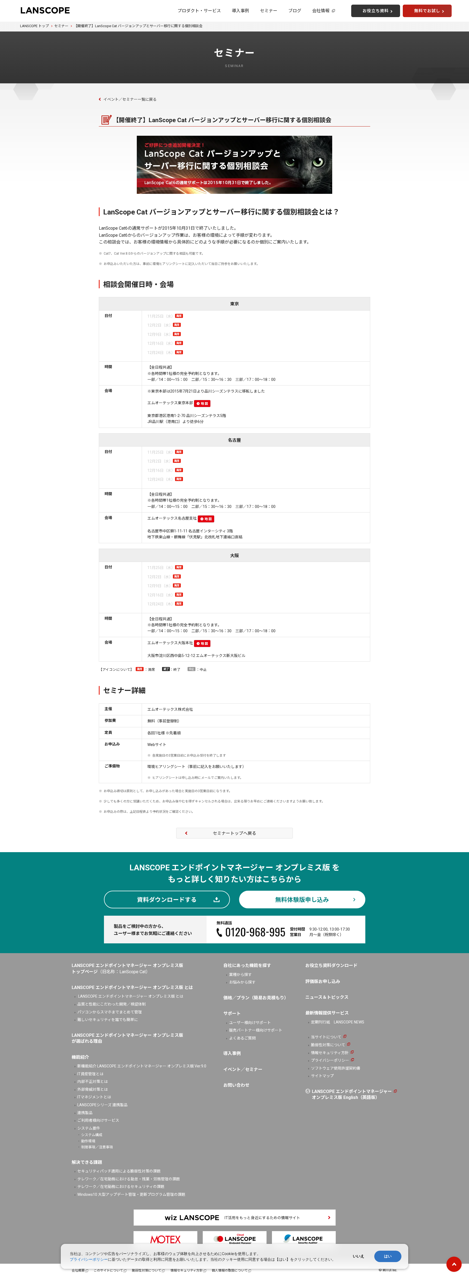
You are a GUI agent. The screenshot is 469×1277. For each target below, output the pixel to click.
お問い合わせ (236, 1085)
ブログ (294, 10)
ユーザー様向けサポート (250, 1022)
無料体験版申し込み (302, 899)
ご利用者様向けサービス (98, 1120)
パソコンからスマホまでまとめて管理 (109, 1012)
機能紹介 (80, 1057)
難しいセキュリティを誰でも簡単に (107, 1019)
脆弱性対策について (328, 1045)
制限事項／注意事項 (97, 1147)
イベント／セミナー (242, 1069)
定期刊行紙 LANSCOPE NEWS (337, 1022)
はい (388, 1256)
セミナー (268, 10)
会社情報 (320, 10)
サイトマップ (322, 1076)
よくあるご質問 (242, 1038)
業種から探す (240, 974)
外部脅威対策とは (92, 1089)
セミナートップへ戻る (234, 833)
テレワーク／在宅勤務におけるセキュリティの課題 (120, 1186)
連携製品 (85, 1113)
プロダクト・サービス (199, 10)
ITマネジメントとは (94, 1097)
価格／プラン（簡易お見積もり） (256, 997)
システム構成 (91, 1135)
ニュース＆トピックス (326, 997)
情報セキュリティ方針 (330, 1053)
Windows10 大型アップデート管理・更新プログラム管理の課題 (131, 1194)
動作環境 (88, 1141)
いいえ (358, 1256)
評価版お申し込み (322, 981)
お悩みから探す (242, 982)
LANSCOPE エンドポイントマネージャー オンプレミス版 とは (130, 996)
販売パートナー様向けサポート (255, 1030)
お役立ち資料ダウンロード (331, 965)
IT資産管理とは (90, 1074)
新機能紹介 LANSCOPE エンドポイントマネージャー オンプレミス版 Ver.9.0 (141, 1066)
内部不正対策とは (92, 1081)
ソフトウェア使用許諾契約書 (335, 1068)
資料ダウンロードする (167, 899)
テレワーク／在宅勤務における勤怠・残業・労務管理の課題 (128, 1179)
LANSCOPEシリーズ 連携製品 (102, 1105)
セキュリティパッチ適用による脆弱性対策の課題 (119, 1171)
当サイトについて (326, 1037)
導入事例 (240, 10)
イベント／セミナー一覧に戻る (130, 99)
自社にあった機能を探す (247, 965)
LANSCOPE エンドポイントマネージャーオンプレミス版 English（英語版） (352, 1094)
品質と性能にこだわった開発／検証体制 (111, 1004)
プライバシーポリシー (330, 1060)
